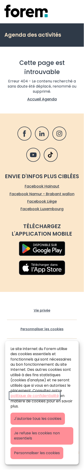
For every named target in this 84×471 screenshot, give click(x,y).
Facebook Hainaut (42, 186)
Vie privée (42, 310)
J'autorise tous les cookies (37, 418)
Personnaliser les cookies (37, 453)
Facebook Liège (42, 201)
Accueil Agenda (42, 99)
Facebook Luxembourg (42, 209)
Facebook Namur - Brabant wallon (42, 194)
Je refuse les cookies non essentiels (37, 435)
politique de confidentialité (34, 395)
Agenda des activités (32, 35)
